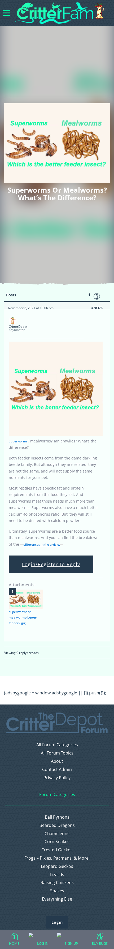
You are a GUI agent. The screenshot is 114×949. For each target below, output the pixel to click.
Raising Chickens (57, 882)
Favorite (97, 296)
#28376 (97, 308)
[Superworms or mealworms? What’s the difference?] (56, 434)
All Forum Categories (57, 745)
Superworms (18, 441)
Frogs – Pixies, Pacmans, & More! (57, 858)
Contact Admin (57, 769)
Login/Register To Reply (51, 564)
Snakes (57, 891)
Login (57, 922)
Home (14, 943)
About (57, 761)
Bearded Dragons (57, 825)
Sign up (71, 943)
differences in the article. (41, 544)
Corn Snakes (57, 841)
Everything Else (57, 899)
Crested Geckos (57, 850)
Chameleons (57, 833)
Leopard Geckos (57, 866)
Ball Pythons (57, 817)
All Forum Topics (57, 753)
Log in (43, 943)
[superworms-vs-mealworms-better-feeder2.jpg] (26, 599)
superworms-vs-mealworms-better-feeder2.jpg (23, 617)
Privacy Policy (57, 778)
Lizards (57, 874)
